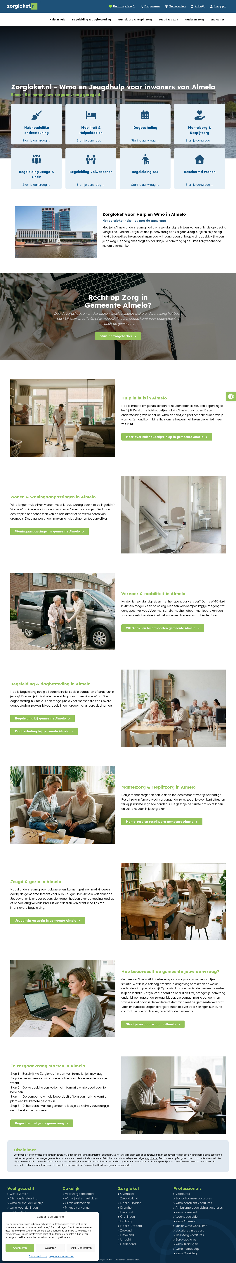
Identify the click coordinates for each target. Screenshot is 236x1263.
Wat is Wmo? (19, 1194)
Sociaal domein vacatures (194, 1198)
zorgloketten (151, 1158)
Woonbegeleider (187, 1216)
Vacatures (183, 1194)
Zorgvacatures (186, 1239)
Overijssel (127, 1194)
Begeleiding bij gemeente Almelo (41, 718)
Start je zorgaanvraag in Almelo (151, 1024)
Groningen (127, 1216)
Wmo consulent (186, 1212)
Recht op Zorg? (124, 6)
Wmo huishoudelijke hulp (26, 1203)
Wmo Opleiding (186, 1253)
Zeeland (126, 1230)
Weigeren (50, 1247)
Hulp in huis (57, 19)
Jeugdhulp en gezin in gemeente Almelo (46, 920)
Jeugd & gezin (168, 19)
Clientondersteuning (23, 1198)
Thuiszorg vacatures (190, 1235)
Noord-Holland (130, 1203)
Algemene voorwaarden (61, 1256)
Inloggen (220, 6)
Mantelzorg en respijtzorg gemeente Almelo (160, 821)
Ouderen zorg (194, 19)
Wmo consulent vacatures (194, 1203)
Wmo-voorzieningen (24, 1207)
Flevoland (127, 1235)
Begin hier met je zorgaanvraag (40, 1123)
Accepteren (20, 1247)
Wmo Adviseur (186, 1221)
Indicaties (218, 19)
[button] (231, 396)
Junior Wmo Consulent (191, 1226)
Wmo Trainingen (187, 1244)
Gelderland (128, 1244)
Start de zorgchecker (116, 336)
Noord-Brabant (131, 1226)
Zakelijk (200, 6)
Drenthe (126, 1207)
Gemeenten (177, 6)
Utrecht (125, 1239)
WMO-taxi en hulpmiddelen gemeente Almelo (161, 628)
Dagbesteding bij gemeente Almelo (42, 731)
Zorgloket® (103, 1260)
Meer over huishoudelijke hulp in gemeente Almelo (165, 437)
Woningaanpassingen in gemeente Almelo (48, 531)
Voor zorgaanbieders (79, 1194)
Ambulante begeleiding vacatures (199, 1207)
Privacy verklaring (38, 1256)
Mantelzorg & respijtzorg (135, 19)
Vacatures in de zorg (190, 1230)
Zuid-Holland (129, 1198)
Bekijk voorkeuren (81, 1247)
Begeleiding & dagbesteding (91, 19)
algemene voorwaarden (119, 1165)
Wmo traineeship (187, 1248)
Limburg (126, 1221)
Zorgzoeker (152, 6)
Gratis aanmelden (77, 1203)
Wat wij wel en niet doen (81, 1198)
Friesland (126, 1212)
